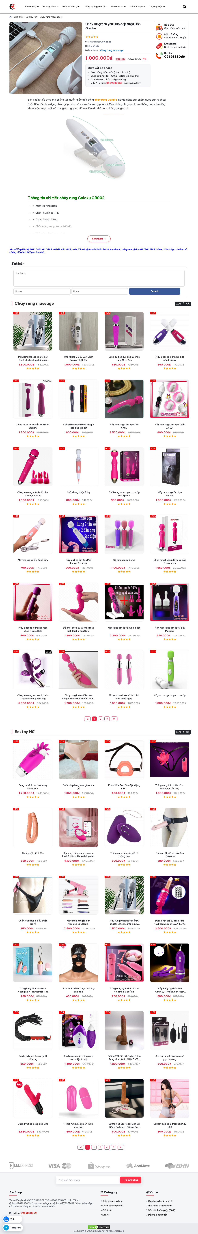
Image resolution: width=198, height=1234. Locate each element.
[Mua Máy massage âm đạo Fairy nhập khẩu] (32, 534)
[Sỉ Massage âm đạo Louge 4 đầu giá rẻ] (124, 602)
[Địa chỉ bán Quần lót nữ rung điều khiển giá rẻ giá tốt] (32, 895)
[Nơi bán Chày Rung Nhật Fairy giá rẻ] (78, 466)
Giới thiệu (107, 1210)
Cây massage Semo (124, 560)
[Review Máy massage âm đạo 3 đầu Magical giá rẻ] (169, 602)
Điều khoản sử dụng (112, 1201)
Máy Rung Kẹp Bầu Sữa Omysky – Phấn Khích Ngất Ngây (169, 991)
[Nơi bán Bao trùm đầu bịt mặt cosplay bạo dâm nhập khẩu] (78, 963)
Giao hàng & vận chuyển (160, 1201)
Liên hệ (106, 1214)
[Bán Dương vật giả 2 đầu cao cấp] (32, 827)
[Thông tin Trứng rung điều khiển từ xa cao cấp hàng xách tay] (78, 1098)
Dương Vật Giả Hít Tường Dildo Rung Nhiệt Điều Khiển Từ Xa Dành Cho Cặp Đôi (124, 1059)
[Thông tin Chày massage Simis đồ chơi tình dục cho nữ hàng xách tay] (32, 466)
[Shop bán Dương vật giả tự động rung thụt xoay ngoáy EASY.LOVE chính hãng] (169, 895)
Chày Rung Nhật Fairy (78, 492)
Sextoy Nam (49, 6)
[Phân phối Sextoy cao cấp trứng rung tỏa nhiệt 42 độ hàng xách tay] (78, 1030)
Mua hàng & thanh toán (160, 1205)
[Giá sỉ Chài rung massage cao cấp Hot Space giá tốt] (124, 466)
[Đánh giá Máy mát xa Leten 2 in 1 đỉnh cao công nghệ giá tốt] (124, 669)
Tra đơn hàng (130, 1180)
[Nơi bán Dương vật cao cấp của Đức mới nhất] (32, 1098)
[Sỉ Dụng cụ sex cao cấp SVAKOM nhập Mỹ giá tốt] (32, 399)
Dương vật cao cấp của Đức (33, 1123)
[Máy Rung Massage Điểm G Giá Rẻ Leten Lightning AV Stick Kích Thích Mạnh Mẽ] (32, 331)
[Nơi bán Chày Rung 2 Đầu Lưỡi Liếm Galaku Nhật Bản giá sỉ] (78, 331)
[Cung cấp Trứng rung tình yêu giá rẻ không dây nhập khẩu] (124, 827)
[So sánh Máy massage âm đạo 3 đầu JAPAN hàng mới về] (169, 399)
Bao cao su (117, 6)
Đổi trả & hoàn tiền (157, 1214)
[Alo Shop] (12, 6)
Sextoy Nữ (24, 731)
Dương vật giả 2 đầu (33, 853)
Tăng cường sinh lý (94, 6)
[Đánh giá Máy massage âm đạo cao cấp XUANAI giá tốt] (169, 331)
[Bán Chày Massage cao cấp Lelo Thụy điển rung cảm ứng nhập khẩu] (32, 669)
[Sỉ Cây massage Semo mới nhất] (124, 534)
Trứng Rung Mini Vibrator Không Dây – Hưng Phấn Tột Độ (33, 991)
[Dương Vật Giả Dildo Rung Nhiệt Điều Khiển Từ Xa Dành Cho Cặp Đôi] (124, 1030)
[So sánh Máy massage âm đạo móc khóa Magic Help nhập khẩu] (32, 602)
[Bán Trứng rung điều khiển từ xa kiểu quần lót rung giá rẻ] (169, 759)
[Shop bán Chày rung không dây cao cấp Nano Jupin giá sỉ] (169, 534)
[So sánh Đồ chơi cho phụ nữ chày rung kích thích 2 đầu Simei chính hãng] (78, 602)
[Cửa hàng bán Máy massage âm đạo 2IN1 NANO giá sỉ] (124, 399)
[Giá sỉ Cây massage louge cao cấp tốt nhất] (169, 669)
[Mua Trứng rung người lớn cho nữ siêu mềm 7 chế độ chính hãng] (124, 963)
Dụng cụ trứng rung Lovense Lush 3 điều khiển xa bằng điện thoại (78, 856)
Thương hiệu (155, 6)
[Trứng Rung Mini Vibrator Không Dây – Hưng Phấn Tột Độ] (32, 963)
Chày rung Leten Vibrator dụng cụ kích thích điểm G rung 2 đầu (78, 698)
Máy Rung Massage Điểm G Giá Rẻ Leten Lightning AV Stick (33, 360)
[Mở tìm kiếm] (185, 6)
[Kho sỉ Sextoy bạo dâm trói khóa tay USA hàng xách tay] (169, 1098)
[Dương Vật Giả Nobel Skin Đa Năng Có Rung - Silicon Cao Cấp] (124, 1098)
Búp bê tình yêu (71, 6)
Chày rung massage (111, 50)
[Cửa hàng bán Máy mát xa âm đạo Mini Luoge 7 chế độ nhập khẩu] (78, 534)
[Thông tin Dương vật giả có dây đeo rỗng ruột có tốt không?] (169, 827)
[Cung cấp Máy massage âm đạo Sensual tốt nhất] (169, 466)
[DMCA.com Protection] (99, 1227)
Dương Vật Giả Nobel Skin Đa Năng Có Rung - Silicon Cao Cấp (124, 1127)
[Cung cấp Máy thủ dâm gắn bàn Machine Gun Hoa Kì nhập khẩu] (78, 895)
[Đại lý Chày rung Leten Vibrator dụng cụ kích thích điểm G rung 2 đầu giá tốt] (78, 669)
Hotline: (24, 1213)
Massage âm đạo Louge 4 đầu (124, 627)
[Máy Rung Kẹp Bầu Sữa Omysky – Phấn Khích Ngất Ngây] (169, 963)
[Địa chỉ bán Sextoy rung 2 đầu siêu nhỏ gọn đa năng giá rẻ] (169, 1030)
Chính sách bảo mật (112, 1205)
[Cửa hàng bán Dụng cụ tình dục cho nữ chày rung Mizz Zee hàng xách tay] (124, 331)
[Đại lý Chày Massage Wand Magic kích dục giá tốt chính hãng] (78, 399)
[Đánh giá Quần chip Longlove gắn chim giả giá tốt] (78, 759)
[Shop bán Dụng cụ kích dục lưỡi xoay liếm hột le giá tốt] (32, 759)
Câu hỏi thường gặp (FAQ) (161, 1210)
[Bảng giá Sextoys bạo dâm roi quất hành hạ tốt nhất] (32, 1030)
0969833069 (174, 57)
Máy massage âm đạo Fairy (33, 560)
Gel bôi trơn (136, 6)
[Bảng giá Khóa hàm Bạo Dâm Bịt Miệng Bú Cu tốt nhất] (124, 759)
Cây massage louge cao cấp (169, 695)
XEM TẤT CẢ (182, 303)
